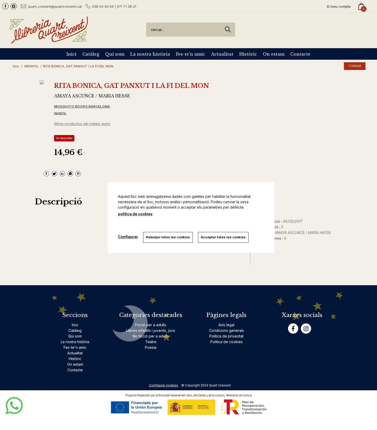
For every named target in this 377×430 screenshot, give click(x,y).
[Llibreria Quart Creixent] (48, 40)
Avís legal (226, 325)
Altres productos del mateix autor (82, 123)
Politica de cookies (226, 342)
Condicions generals (226, 330)
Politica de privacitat (226, 336)
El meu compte (339, 6)
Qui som (114, 54)
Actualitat (222, 54)
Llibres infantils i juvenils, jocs (150, 330)
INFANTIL (60, 113)
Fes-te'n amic (190, 54)
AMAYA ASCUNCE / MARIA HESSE (92, 95)
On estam (273, 54)
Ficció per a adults (150, 325)
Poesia (150, 347)
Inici (71, 54)
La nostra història (150, 54)
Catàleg (90, 54)
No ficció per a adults (151, 336)
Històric (248, 54)
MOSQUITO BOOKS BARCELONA (82, 106)
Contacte (300, 54)
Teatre (150, 342)
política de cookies (135, 214)
